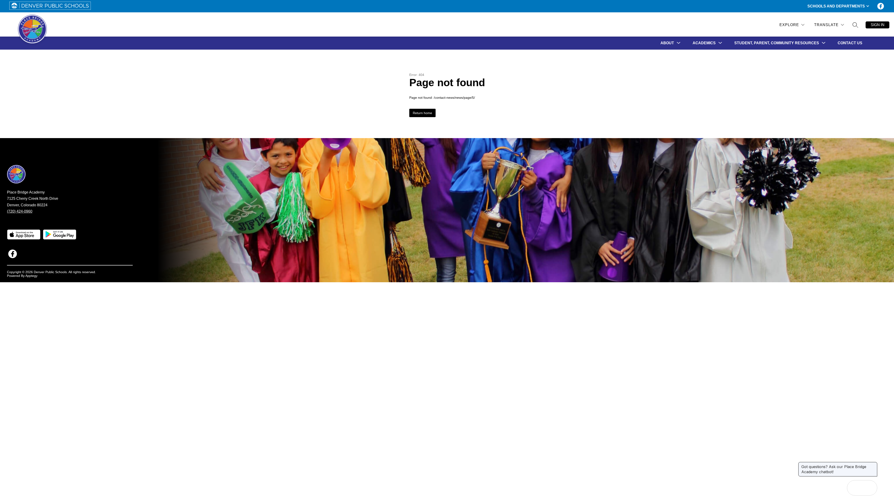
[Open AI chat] (869, 487)
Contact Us (850, 43)
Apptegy (31, 276)
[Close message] (873, 464)
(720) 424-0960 (19, 211)
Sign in (877, 25)
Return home (422, 113)
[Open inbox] (854, 487)
